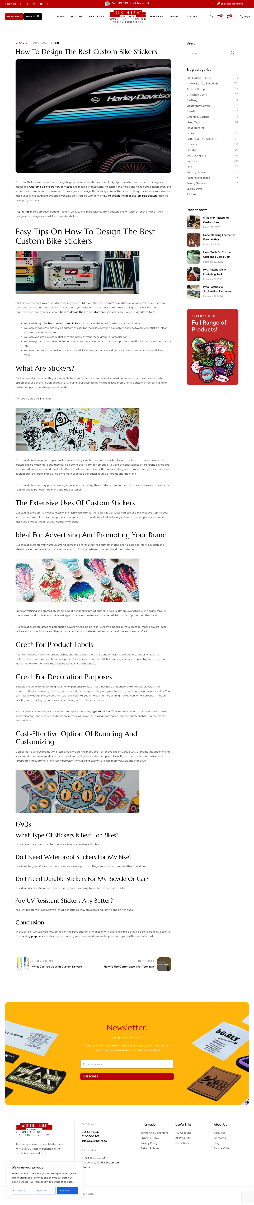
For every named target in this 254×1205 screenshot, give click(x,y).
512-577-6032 (90, 1132)
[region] (45, 1180)
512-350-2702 (91, 1136)
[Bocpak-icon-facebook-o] (20, 3)
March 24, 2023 (39, 42)
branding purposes (31, 936)
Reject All (41, 1190)
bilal (56, 42)
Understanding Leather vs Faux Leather (219, 237)
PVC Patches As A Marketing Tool (214, 272)
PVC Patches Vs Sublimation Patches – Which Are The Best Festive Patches (220, 289)
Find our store (89, 1150)
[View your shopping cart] (228, 16)
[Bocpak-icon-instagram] (34, 3)
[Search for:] (212, 53)
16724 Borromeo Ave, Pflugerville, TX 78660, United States (100, 1162)
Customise (19, 1190)
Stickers (21, 42)
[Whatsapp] (48, 3)
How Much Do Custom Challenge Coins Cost (217, 254)
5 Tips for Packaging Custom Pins (216, 220)
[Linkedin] (41, 3)
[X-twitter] (27, 3)
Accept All (64, 1190)
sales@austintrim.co (94, 1141)
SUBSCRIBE (90, 1076)
